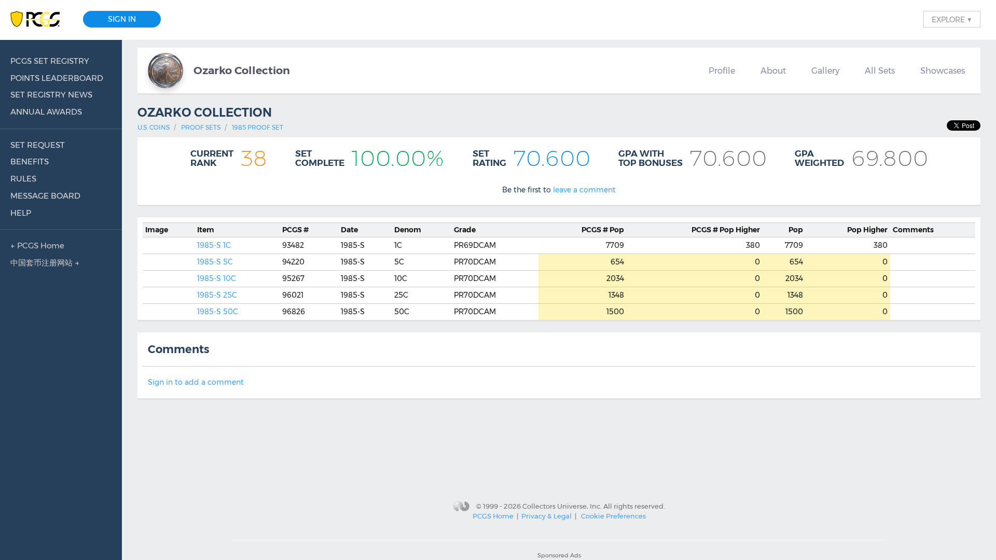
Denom (407, 229)
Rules (23, 179)
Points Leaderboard (56, 78)
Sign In (122, 19)
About (773, 70)
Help (20, 213)
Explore (952, 19)
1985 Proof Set (257, 127)
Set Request (37, 145)
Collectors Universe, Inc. (562, 505)
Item (205, 229)
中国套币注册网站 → (44, 263)
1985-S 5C (215, 262)
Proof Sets (200, 127)
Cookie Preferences (613, 516)
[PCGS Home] (40, 19)
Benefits (29, 161)
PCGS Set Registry (49, 61)
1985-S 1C (214, 245)
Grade (465, 229)
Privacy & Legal (546, 516)
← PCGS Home (37, 245)
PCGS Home (493, 516)
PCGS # (295, 229)
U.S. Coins (153, 127)
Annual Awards (46, 112)
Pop (603, 229)
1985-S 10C (216, 278)
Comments (913, 229)
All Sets (880, 70)
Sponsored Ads (559, 555)
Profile (722, 70)
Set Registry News (51, 95)
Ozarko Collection (241, 70)
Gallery (825, 70)
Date (349, 229)
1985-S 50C (217, 311)
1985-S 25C (217, 295)
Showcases (942, 70)
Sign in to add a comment (196, 382)
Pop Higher (725, 229)
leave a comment (584, 189)
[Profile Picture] (165, 70)
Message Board (45, 196)
